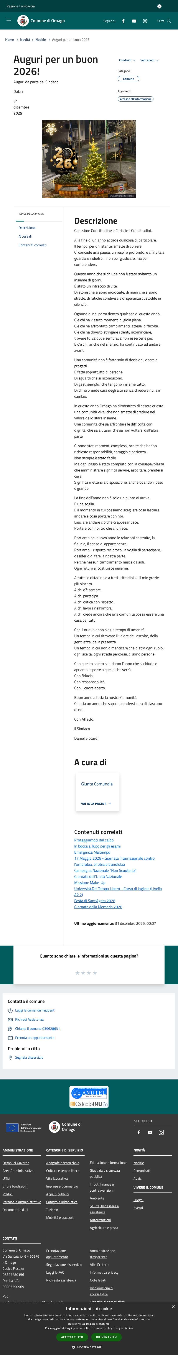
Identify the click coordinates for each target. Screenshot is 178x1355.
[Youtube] (132, 21)
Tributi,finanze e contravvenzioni (102, 1187)
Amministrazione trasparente (102, 1253)
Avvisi (138, 1178)
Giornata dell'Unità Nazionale (98, 876)
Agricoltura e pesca (104, 1227)
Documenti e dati (15, 1209)
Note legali (98, 1280)
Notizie (40, 39)
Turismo (52, 1209)
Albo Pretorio (99, 1264)
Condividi (125, 60)
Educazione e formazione (108, 1162)
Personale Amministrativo (22, 1201)
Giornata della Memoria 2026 (98, 907)
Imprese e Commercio (62, 1186)
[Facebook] (121, 21)
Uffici (6, 1178)
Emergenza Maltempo (92, 852)
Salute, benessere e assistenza (104, 1209)
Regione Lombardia (21, 6)
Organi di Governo (16, 1162)
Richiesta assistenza (61, 1280)
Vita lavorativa (57, 1178)
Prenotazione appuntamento (57, 1253)
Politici (8, 1194)
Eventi (138, 1207)
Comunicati (142, 1170)
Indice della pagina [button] (31, 214)
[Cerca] (168, 20)
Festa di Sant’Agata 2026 (94, 901)
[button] (88, 1347)
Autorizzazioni (100, 1219)
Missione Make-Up (89, 882)
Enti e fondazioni (15, 1186)
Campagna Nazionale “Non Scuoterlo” (105, 870)
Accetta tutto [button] (72, 1337)
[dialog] (89, 1328)
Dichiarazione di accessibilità (101, 1291)
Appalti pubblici (57, 1194)
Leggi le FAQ (55, 1272)
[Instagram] (143, 21)
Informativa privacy (104, 1272)
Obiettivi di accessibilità (107, 1301)
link (131, 1328)
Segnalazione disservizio (64, 1264)
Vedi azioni (147, 60)
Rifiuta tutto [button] (106, 1337)
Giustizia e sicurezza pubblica (105, 1173)
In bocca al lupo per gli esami (97, 846)
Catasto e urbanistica (61, 1201)
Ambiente (97, 1198)
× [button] (173, 1307)
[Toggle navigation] (8, 20)
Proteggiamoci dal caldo (94, 840)
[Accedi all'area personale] (159, 6)
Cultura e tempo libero (62, 1170)
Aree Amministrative (18, 1170)
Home (9, 39)
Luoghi (138, 1199)
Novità (25, 39)
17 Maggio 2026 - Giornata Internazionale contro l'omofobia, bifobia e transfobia (114, 861)
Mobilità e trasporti (60, 1217)
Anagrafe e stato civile (62, 1162)
